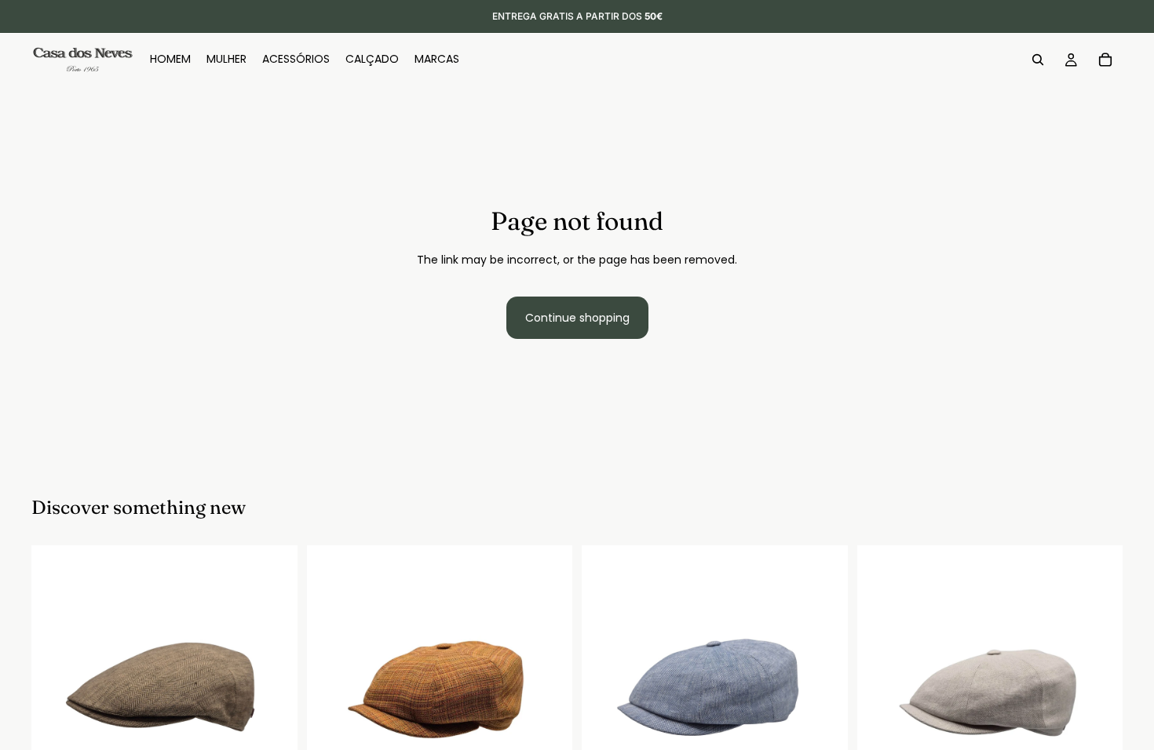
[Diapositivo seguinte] (274, 678)
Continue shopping (577, 318)
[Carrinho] (1105, 59)
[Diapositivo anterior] (55, 678)
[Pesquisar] (1038, 59)
